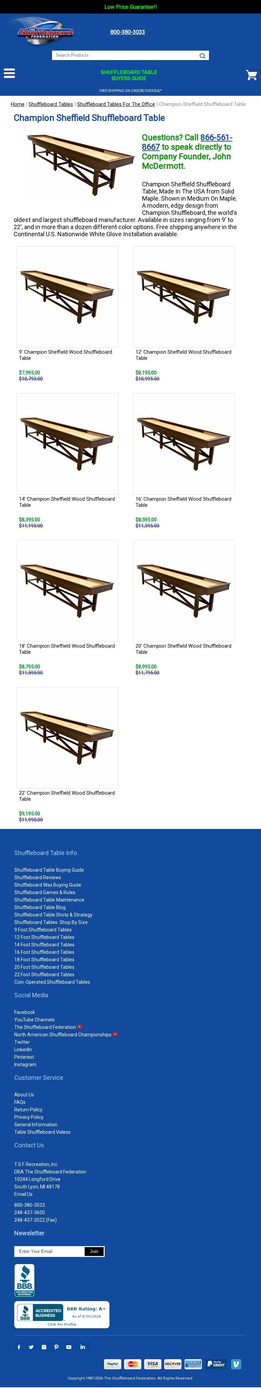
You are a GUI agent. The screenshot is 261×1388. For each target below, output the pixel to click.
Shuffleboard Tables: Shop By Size (51, 922)
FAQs (19, 1102)
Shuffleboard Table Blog (40, 907)
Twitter (22, 1042)
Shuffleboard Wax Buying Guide (47, 885)
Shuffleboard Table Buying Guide (49, 870)
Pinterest (24, 1057)
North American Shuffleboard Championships (63, 1034)
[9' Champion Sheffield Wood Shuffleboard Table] (69, 297)
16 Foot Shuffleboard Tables (44, 952)
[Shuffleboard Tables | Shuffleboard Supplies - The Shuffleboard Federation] (42, 47)
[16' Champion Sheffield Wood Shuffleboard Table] (186, 444)
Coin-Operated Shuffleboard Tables (52, 982)
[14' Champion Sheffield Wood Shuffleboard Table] (69, 444)
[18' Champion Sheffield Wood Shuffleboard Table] (69, 591)
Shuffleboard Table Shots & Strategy (53, 915)
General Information (35, 1124)
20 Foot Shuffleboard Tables (44, 967)
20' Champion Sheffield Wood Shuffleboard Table (183, 649)
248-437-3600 (29, 1212)
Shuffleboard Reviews (37, 877)
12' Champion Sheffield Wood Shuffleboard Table (183, 355)
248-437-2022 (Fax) (35, 1220)
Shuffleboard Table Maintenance (49, 900)
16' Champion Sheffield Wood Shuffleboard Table (183, 502)
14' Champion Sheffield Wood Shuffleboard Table (67, 502)
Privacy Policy (29, 1117)
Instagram (25, 1064)
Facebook (24, 1012)
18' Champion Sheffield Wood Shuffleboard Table (67, 649)
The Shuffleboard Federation (45, 1027)
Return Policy (28, 1109)
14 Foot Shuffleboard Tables (44, 944)
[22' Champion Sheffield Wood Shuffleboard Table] (69, 738)
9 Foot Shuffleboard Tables (43, 929)
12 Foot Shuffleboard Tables (44, 937)
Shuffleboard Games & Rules (44, 892)
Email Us (23, 1194)
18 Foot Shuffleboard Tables (44, 959)
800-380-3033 (29, 1205)
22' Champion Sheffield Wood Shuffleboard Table (67, 796)
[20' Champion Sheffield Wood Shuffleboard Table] (186, 591)
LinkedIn (23, 1049)
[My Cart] (251, 75)
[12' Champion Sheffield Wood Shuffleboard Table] (186, 297)
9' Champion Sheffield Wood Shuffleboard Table (65, 355)
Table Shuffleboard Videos (42, 1132)
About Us (24, 1094)
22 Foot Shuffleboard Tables (44, 974)
